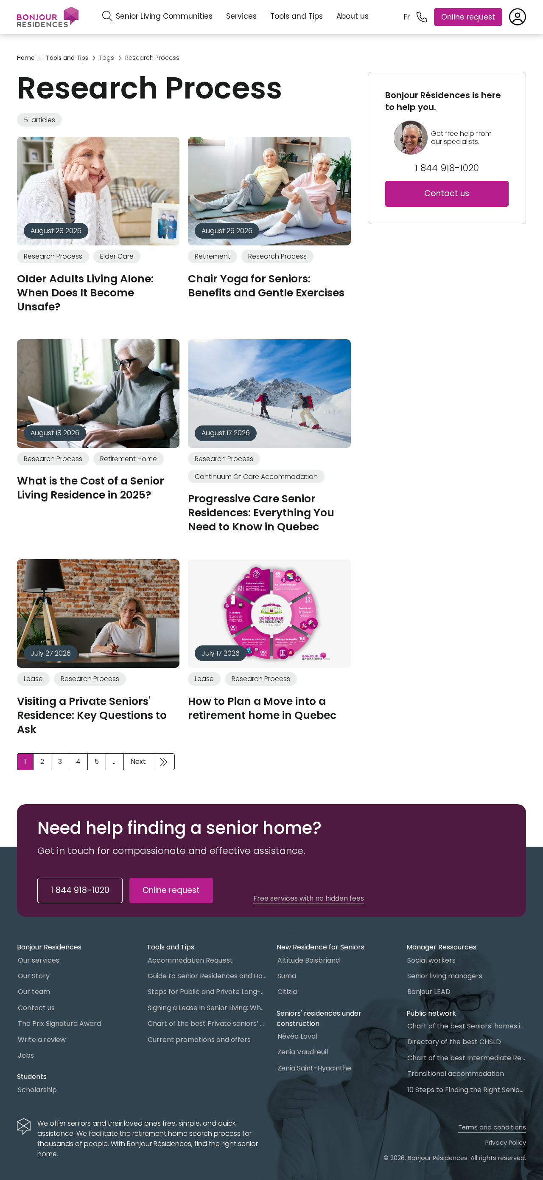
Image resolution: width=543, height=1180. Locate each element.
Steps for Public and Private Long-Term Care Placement (207, 992)
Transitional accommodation (455, 1074)
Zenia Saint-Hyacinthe (314, 1068)
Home (26, 58)
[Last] (164, 761)
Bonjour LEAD (429, 992)
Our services (38, 960)
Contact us (446, 193)
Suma (286, 976)
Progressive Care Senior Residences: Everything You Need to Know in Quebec (261, 512)
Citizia (287, 992)
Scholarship (37, 1090)
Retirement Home (128, 459)
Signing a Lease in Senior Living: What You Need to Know (207, 1008)
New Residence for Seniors (320, 947)
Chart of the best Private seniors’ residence (207, 1023)
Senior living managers (444, 976)
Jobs (26, 1055)
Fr (407, 17)
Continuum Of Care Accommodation (256, 477)
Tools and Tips (296, 16)
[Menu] (47, 17)
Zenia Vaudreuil (302, 1052)
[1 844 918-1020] (422, 17)
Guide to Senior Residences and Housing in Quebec (207, 976)
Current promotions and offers (199, 1040)
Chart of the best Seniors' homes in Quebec (466, 1026)
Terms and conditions (492, 1127)
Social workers (431, 960)
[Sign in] (517, 16)
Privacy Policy (505, 1142)
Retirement (212, 256)
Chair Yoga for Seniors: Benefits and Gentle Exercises (266, 285)
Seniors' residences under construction (319, 1018)
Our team (34, 992)
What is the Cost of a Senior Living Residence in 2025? (90, 487)
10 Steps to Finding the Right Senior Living (466, 1090)
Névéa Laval (297, 1036)
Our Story (34, 976)
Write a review (42, 1040)
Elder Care (117, 256)
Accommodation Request (190, 960)
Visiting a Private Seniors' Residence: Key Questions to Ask (92, 715)
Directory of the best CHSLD (454, 1042)
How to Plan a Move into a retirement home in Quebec (262, 708)
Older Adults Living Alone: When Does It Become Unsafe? (85, 292)
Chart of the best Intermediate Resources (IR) (466, 1058)
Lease (33, 679)
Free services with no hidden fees (308, 898)
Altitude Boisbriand (308, 960)
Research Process (53, 256)
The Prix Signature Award (59, 1023)
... (115, 761)
